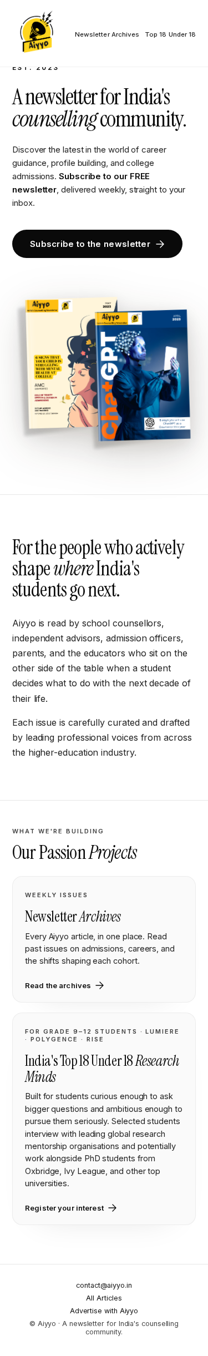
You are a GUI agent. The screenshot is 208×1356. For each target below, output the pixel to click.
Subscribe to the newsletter (90, 244)
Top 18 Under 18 (170, 34)
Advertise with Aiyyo (104, 1311)
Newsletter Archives (107, 34)
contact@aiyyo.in (104, 1285)
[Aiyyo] (36, 33)
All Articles (103, 1298)
